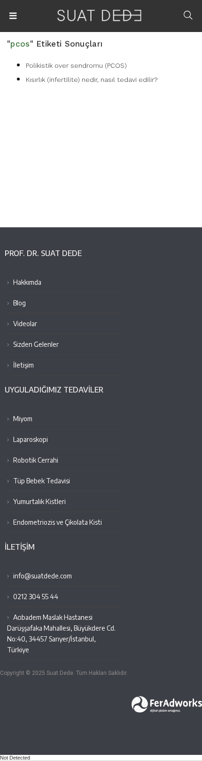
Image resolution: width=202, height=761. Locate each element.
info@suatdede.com (42, 576)
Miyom (22, 419)
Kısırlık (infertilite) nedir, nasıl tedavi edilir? (92, 79)
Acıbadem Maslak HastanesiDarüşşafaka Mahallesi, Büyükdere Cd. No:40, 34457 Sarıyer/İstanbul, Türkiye (61, 633)
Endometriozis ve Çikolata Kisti (57, 522)
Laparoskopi (30, 439)
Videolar (24, 324)
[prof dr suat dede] (101, 12)
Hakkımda (26, 282)
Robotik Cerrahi (35, 460)
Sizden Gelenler (35, 344)
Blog (19, 303)
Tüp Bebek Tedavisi (41, 481)
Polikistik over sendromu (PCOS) (76, 65)
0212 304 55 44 (35, 597)
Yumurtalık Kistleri (39, 501)
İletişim (23, 365)
